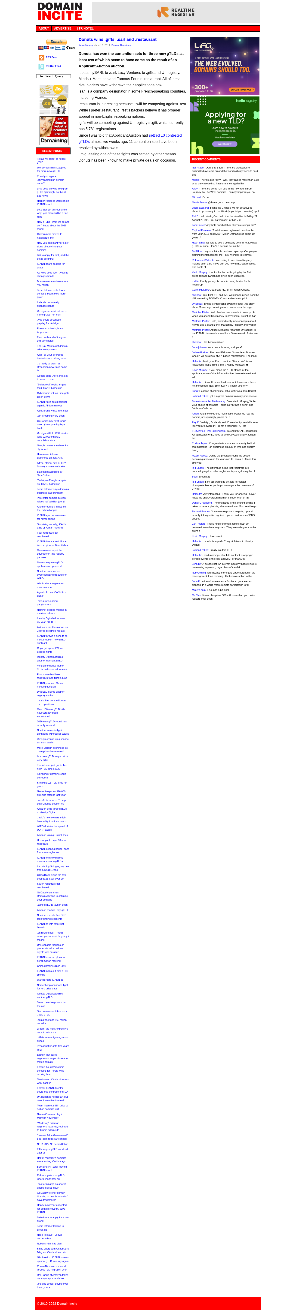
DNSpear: (197, 303)
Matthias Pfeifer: (201, 312)
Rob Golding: (199, 572)
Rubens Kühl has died (49, 1243)
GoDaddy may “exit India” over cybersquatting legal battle (51, 425)
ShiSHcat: (197, 251)
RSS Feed (52, 57)
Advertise (62, 28)
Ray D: (196, 422)
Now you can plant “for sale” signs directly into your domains (53, 246)
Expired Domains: (202, 230)
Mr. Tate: (197, 595)
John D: (196, 563)
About (44, 28)
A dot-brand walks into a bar (52, 410)
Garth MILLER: (200, 289)
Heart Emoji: (199, 242)
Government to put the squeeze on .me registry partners (50, 554)
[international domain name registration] (54, 113)
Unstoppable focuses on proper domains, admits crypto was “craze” (50, 948)
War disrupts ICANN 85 (50, 979)
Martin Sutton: (199, 202)
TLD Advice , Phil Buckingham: (209, 431)
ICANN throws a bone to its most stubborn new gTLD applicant (52, 639)
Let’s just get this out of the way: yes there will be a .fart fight (52, 213)
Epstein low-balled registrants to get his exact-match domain (52, 1058)
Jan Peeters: (199, 523)
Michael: (196, 197)
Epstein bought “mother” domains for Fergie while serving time (50, 1071)
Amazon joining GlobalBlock (52, 835)
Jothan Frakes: (200, 352)
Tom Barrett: (199, 225)
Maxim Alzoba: (200, 455)
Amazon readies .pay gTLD (52, 910)
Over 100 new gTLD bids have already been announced (51, 713)
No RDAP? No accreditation (52, 1144)
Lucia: (195, 391)
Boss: (195, 476)
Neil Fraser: (198, 167)
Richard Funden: (201, 511)
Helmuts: (197, 361)
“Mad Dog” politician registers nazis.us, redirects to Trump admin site (52, 1127)
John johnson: (200, 347)
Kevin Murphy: (200, 272)
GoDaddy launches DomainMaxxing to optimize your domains (52, 896)
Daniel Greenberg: (202, 502)
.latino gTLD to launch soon (52, 904)
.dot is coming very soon (51, 415)
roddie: (196, 179)
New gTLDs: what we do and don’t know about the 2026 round (53, 225)
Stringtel (85, 28)
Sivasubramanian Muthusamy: (209, 401)
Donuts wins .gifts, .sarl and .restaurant (118, 39)
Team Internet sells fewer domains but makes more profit (51, 294)
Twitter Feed (53, 66)
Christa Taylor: (200, 443)
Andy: (195, 188)
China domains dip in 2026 (51, 965)
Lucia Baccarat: (201, 207)
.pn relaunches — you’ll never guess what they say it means (53, 936)
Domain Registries (121, 45)
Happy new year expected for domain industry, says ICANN (52, 1209)
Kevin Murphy (86, 45)
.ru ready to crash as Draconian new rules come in (52, 367)
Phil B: (195, 216)
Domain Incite (67, 1303)
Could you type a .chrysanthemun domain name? (50, 180)
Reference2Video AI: (203, 260)
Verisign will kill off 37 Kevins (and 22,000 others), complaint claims (52, 437)
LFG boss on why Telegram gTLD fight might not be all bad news (52, 192)
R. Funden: (198, 467)
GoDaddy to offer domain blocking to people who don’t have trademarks (52, 1196)
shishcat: (197, 295)
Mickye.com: (199, 590)
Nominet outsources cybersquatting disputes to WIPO (52, 575)
